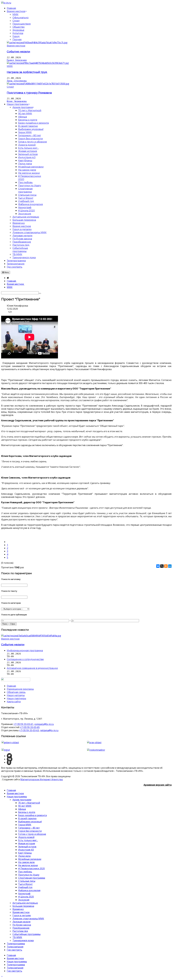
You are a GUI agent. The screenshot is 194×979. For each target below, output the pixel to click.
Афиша (22, 809)
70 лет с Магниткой (29, 802)
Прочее (17, 39)
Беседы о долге (26, 812)
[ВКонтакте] (158, 566)
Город (16, 36)
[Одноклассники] (166, 566)
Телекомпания (15, 946)
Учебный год (25, 887)
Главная (11, 790)
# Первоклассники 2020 (31, 868)
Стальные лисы (26, 881)
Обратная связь (16, 692)
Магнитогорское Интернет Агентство (41, 779)
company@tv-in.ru (44, 724)
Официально (20, 17)
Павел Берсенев (17, 60)
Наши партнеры (16, 698)
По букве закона (21, 924)
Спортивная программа (31, 877)
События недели (18, 51)
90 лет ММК (24, 805)
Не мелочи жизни (28, 865)
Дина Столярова (17, 81)
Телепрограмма (16, 943)
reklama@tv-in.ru (49, 730)
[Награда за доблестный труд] (38, 63)
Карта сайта (14, 701)
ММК (15, 14)
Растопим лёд (20, 931)
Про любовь (25, 871)
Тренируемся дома (23, 940)
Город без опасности (30, 830)
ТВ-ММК (17, 937)
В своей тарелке (27, 818)
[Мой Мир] (170, 566)
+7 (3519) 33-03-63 (29, 730)
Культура (17, 33)
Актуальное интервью (25, 902)
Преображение (20, 928)
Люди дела (24, 856)
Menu (6, 272)
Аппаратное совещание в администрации (32, 668)
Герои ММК (24, 824)
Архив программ (21, 799)
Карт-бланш (25, 852)
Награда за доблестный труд (27, 72)
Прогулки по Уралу (28, 874)
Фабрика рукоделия (29, 890)
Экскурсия (23, 899)
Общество (18, 27)
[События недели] (37, 42)
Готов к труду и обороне (32, 834)
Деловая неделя (21, 921)
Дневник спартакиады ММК (28, 918)
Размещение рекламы (20, 689)
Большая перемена (23, 906)
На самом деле (26, 862)
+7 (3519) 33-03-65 (30, 727)
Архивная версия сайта (158, 784)
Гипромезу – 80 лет (29, 827)
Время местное (16, 45)
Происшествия (21, 23)
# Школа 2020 (26, 896)
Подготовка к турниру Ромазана (29, 92)
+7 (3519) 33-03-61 (23, 724)
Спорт (16, 20)
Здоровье (18, 30)
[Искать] (40, 293)
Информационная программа (25, 650)
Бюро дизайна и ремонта (32, 815)
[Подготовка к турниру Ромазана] (38, 83)
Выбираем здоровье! (30, 821)
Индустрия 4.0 (26, 849)
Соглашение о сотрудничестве (25, 659)
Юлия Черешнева (17, 101)
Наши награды (16, 695)
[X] (162, 566)
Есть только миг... (28, 840)
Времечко (18, 909)
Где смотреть (14, 949)
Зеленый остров (27, 846)
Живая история (26, 843)
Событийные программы (26, 934)
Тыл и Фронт (25, 884)
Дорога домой (26, 837)
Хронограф (24, 893)
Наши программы (17, 796)
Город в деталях (21, 915)
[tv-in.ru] (6, 2)
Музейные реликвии (29, 859)
